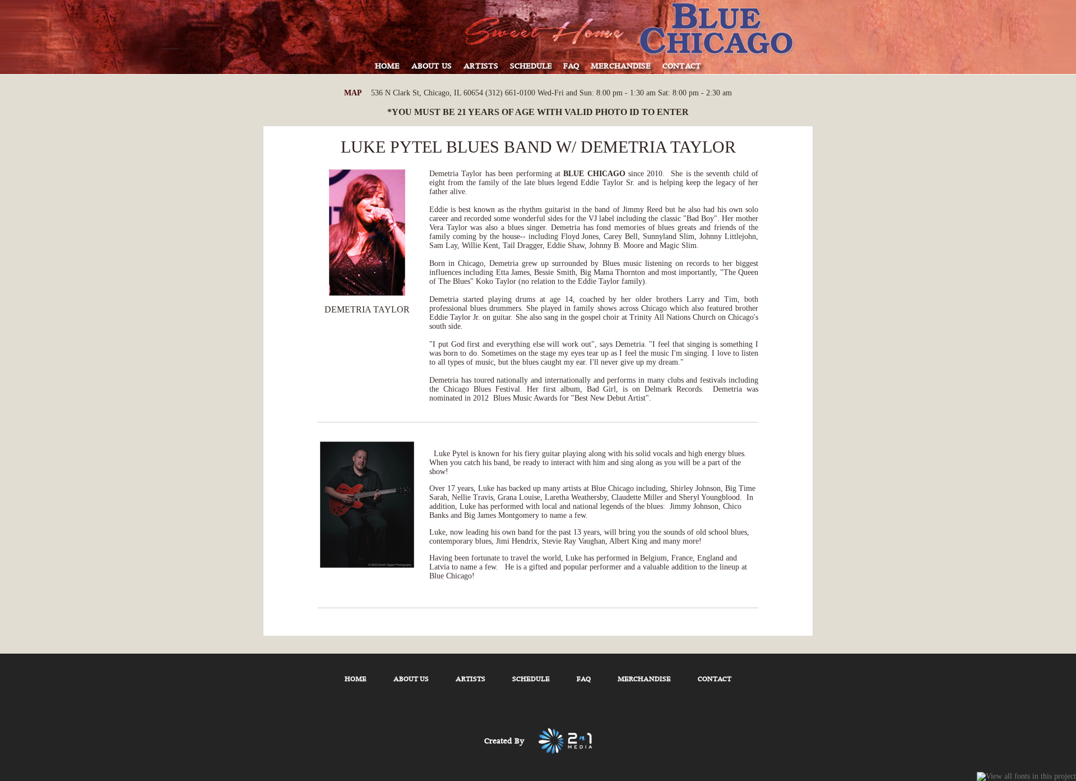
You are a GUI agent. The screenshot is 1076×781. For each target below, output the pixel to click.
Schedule (531, 679)
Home (356, 679)
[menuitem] (388, 69)
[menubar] (538, 69)
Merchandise (644, 679)
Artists (470, 679)
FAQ (584, 679)
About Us (411, 679)
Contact (714, 679)
